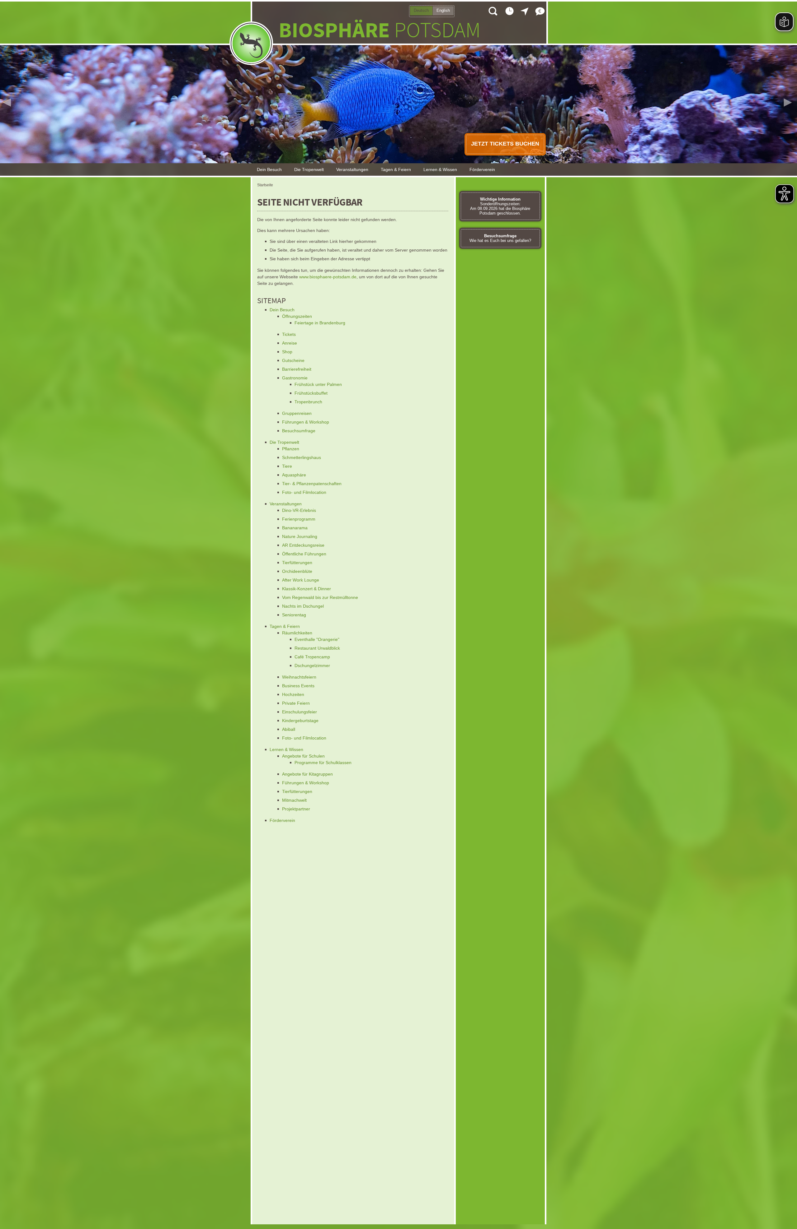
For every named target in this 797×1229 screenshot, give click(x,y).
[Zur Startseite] (251, 43)
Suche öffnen (492, 11)
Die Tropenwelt (309, 169)
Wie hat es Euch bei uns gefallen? (500, 238)
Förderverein (482, 169)
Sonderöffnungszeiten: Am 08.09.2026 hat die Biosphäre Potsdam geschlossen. (500, 206)
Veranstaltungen (352, 169)
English (443, 10)
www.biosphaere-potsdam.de (327, 276)
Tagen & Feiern (396, 169)
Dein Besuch (269, 169)
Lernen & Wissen (440, 169)
